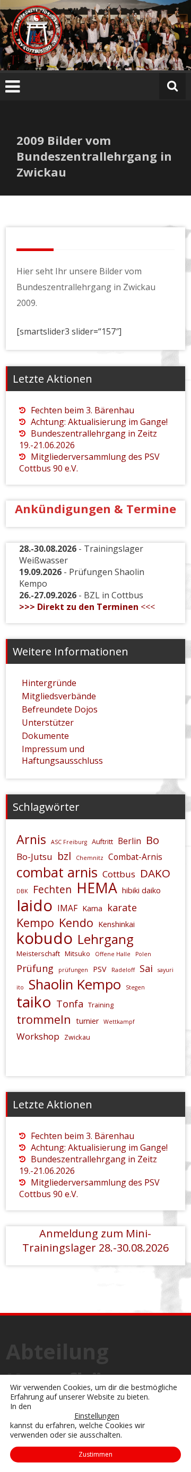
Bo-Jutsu (34, 856)
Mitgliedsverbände (59, 696)
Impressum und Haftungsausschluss (62, 754)
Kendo (76, 922)
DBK (22, 891)
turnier (87, 1021)
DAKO (155, 873)
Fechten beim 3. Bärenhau (82, 410)
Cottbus (118, 874)
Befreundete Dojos (60, 709)
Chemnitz (89, 858)
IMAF (67, 908)
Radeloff (123, 970)
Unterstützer (48, 722)
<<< (87, 607)
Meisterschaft (38, 953)
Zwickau (77, 1037)
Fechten (52, 889)
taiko (33, 1002)
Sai (146, 968)
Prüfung (35, 968)
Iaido (34, 905)
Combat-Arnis (135, 857)
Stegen (135, 987)
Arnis (31, 839)
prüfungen (73, 970)
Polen (143, 954)
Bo (152, 839)
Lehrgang (105, 939)
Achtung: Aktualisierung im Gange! (99, 422)
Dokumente (45, 736)
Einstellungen (96, 1416)
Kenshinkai (116, 924)
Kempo (35, 922)
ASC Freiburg (69, 842)
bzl (64, 856)
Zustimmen (95, 1454)
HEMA (96, 887)
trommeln (43, 1019)
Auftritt (102, 841)
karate (122, 907)
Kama (92, 908)
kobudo (44, 938)
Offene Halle (113, 954)
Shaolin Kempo (75, 984)
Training (101, 1005)
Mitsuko (77, 953)
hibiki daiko (141, 890)
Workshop (37, 1036)
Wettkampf (119, 1021)
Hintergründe (49, 683)
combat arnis (57, 872)
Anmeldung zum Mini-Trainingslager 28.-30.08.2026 (95, 1240)
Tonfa (69, 1003)
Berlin (129, 841)
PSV (100, 969)
